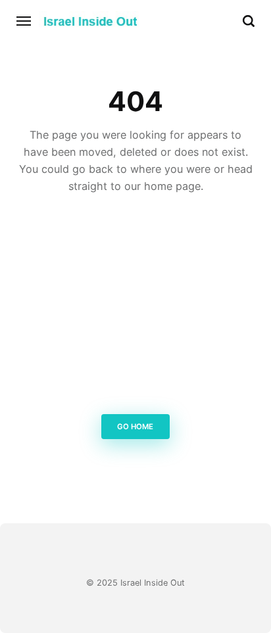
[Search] (249, 21)
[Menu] (24, 21)
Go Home (136, 426)
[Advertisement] (135, 308)
